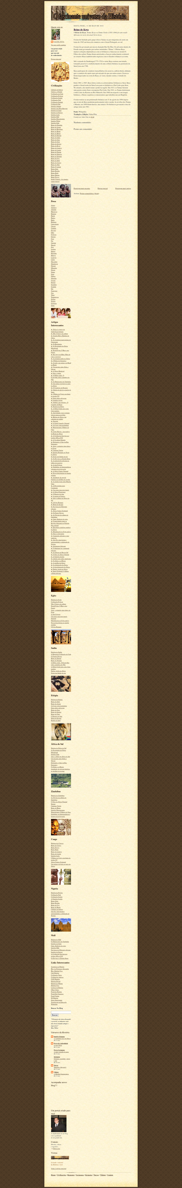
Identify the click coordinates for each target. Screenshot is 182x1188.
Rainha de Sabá (55, 720)
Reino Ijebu (54, 169)
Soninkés (54, 285)
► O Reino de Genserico (58, 361)
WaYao (53, 299)
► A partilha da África (58, 563)
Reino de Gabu (55, 138)
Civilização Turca (56, 975)
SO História (54, 998)
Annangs (53, 207)
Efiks (52, 232)
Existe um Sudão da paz (58, 673)
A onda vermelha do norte (61, 1052)
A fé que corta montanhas (59, 706)
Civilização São (55, 104)
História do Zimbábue (57, 795)
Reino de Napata (56, 152)
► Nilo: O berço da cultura (59, 334)
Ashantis (53, 209)
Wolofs (53, 301)
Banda (53, 216)
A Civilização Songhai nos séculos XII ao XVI (59, 955)
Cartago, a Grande (56, 92)
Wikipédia (54, 1004)
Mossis (53, 270)
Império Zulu (55, 123)
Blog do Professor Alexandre (60, 969)
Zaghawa (54, 303)
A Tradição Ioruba (56, 899)
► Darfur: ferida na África (59, 569)
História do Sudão (56, 652)
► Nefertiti (54, 421)
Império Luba (55, 115)
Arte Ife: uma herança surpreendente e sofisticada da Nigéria (60, 913)
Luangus (53, 258)
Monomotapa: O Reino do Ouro (61, 812)
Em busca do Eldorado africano (61, 950)
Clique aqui (56, 1149)
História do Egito (56, 600)
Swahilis (53, 287)
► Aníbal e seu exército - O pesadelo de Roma (59, 403)
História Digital (55, 981)
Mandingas (54, 264)
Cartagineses (55, 224)
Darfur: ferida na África (58, 671)
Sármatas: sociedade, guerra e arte (62, 1060)
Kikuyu (53, 255)
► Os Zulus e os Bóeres (58, 561)
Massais (53, 266)
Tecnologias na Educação (59, 1002)
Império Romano (59, 1037)
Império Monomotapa (58, 119)
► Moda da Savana (57, 504)
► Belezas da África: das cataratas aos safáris (58, 418)
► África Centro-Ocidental (59, 511)
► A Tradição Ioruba (57, 557)
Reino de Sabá (55, 160)
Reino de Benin (55, 131)
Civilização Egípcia (57, 96)
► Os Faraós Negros (57, 513)
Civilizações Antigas (57, 977)
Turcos (56, 1065)
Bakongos (54, 212)
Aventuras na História (57, 967)
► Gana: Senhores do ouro (59, 519)
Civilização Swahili (57, 102)
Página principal (56, 59)
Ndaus (53, 272)
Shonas (53, 282)
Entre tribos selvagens (57, 708)
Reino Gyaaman (56, 167)
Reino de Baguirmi (57, 129)
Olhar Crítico (55, 990)
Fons (52, 239)
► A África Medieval (57, 371)
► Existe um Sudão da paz (59, 457)
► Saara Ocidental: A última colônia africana (60, 572)
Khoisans (54, 253)
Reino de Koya (55, 146)
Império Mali (55, 117)
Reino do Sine (55, 165)
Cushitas (53, 228)
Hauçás (53, 245)
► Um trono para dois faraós (60, 490)
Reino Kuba (54, 173)
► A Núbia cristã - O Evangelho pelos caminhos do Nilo (60, 377)
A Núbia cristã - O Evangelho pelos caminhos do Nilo (60, 664)
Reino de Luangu (56, 148)
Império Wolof (55, 121)
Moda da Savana (56, 718)
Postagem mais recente (82, 188)
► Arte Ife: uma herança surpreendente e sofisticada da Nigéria (60, 542)
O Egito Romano (56, 627)
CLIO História (55, 979)
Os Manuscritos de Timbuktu (60, 942)
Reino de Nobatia (56, 156)
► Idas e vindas (56, 373)
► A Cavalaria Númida (58, 440)
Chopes (53, 226)
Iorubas (53, 249)
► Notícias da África (57, 406)
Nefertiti (53, 618)
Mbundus (54, 268)
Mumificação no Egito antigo (60, 621)
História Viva (55, 985)
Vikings (56, 1072)
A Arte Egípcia (55, 614)
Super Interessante (56, 1000)
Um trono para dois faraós (59, 616)
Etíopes (53, 237)
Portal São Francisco (57, 994)
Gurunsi (53, 243)
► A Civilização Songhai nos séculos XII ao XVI (60, 437)
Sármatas (57, 1057)
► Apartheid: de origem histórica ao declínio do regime (60, 478)
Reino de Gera (55, 142)
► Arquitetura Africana (58, 546)
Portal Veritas (55, 996)
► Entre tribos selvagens (58, 398)
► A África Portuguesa (58, 492)
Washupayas (55, 297)
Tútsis (52, 295)
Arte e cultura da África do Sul (60, 756)
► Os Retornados (56, 344)
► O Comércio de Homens (59, 388)
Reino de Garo (55, 140)
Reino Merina (55, 175)
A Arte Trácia (58, 1045)
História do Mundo (57, 983)
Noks (52, 274)
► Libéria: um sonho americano (61, 559)
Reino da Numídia (56, 125)
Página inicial (103, 188)
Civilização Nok (56, 100)
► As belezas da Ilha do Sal (59, 552)
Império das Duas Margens (59, 108)
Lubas (53, 260)
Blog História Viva (56, 971)
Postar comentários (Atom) (89, 193)
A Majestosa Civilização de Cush (61, 654)
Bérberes (53, 222)
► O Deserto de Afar (57, 494)
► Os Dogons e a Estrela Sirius (60, 459)
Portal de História (56, 992)
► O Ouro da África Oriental (60, 555)
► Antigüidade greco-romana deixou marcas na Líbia (60, 414)
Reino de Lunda (56, 150)
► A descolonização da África (60, 567)
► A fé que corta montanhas (60, 425)
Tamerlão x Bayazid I (60, 1067)
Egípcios (53, 234)
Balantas (53, 214)
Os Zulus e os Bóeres (57, 767)
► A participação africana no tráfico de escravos (60, 462)
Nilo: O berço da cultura (58, 604)
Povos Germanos (59, 1050)
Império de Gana (56, 110)
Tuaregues (54, 291)
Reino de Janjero (56, 144)
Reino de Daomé (56, 135)
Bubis (52, 220)
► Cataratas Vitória (57, 450)
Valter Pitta (59, 42)
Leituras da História (57, 988)
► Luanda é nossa (56, 400)
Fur (52, 241)
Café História (55, 973)
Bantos (53, 218)
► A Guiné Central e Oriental (60, 423)
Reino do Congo (56, 163)
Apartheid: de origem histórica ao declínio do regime (60, 770)
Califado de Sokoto (57, 90)
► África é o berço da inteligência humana (58, 330)
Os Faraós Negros (56, 656)
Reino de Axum (56, 127)
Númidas (53, 278)
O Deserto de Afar (56, 716)
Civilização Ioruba (56, 98)
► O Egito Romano (57, 502)
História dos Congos (57, 843)
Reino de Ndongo (56, 154)
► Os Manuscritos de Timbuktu (61, 382)
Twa (52, 293)
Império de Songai (56, 113)
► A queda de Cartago (58, 496)
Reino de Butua (55, 133)
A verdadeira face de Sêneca (62, 1038)
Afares (53, 205)
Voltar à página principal (58, 1168)
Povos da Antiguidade (61, 1043)
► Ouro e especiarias (57, 534)
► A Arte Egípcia (56, 465)
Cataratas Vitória (56, 806)
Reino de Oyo (55, 158)
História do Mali (56, 940)
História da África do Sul (58, 748)
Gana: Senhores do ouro (58, 946)
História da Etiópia (56, 699)
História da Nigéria (57, 893)
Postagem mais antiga (123, 188)
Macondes (54, 262)
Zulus (52, 305)
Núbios (53, 276)
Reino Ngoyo (55, 177)
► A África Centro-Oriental (59, 471)
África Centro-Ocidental (58, 862)
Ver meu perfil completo (58, 45)
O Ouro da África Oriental (59, 802)
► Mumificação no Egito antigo (61, 532)
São (52, 289)
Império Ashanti (56, 106)
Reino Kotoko (55, 171)
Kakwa (53, 251)
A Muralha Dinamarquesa (61, 1074)
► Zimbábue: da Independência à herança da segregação (61, 468)
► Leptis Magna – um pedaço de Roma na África (60, 433)
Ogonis (53, 280)
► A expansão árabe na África (60, 359)
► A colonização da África (59, 565)
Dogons (53, 230)
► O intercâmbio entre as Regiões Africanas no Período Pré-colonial (60, 523)
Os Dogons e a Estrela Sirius (59, 958)
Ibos (52, 247)
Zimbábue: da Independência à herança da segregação (60, 815)
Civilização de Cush (57, 94)
